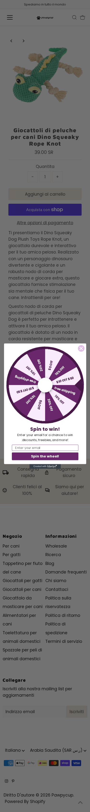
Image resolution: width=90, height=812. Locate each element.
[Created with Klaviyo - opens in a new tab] (44, 466)
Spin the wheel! (45, 456)
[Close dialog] (81, 348)
